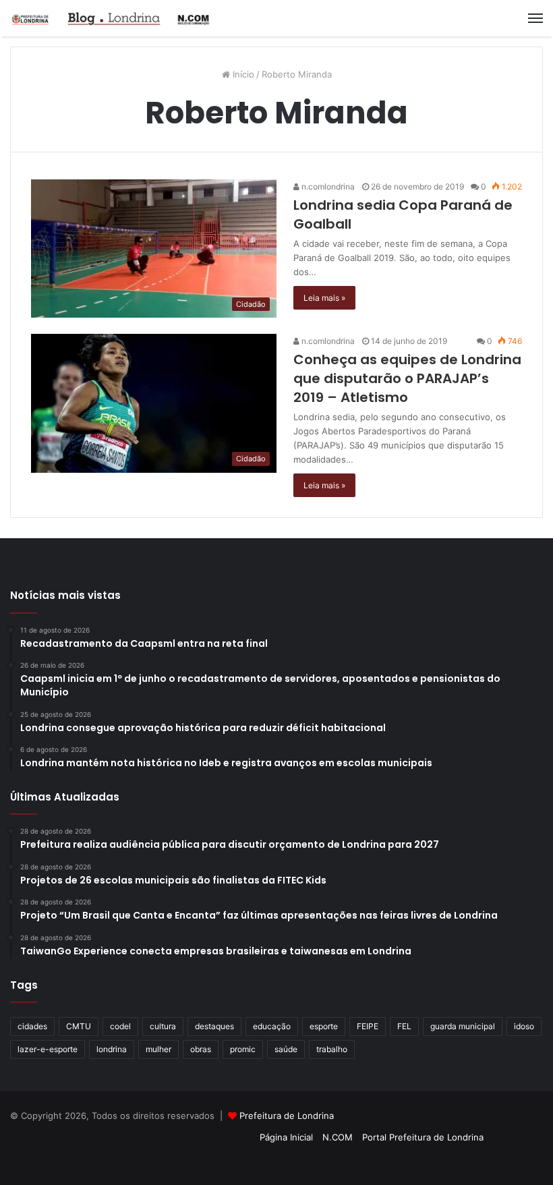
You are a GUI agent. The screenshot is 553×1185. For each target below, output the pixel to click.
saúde (285, 1049)
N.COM (337, 1137)
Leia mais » (324, 298)
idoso (524, 1026)
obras (200, 1049)
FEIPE (367, 1026)
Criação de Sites (277, 1161)
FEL (404, 1026)
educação (272, 1026)
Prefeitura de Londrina (286, 1115)
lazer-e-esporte (48, 1049)
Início (242, 74)
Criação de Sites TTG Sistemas (518, 1118)
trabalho (331, 1049)
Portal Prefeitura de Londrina (423, 1137)
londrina (111, 1049)
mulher (158, 1049)
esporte (324, 1026)
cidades (32, 1026)
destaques (214, 1026)
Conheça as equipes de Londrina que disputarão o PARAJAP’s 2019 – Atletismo (407, 378)
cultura (163, 1026)
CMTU (78, 1026)
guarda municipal (462, 1026)
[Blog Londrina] (111, 18)
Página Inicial (286, 1137)
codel (120, 1026)
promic (243, 1049)
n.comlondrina (327, 186)
